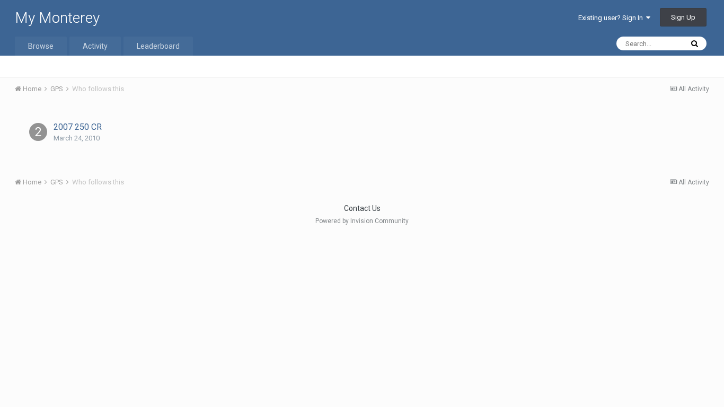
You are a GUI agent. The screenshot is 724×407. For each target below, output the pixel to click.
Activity (95, 46)
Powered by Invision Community (362, 221)
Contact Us (362, 208)
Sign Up (683, 17)
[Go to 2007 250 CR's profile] (38, 132)
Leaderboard (158, 46)
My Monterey (57, 17)
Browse (41, 46)
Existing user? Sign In (612, 18)
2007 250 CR (78, 127)
